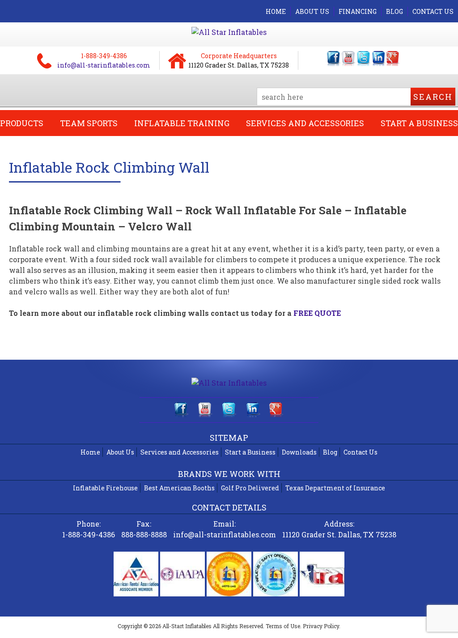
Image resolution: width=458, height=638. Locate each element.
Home (90, 452)
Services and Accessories (179, 452)
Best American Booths (179, 488)
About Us (120, 452)
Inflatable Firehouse (105, 488)
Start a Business (250, 452)
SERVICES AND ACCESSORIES (305, 123)
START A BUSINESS (419, 123)
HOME (276, 11)
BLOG (394, 11)
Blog (330, 452)
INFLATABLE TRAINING (181, 123)
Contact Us (360, 452)
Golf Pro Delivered (250, 488)
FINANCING (358, 11)
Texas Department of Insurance (335, 488)
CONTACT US (433, 11)
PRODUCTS (21, 123)
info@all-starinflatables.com (103, 65)
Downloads (299, 452)
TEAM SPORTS (89, 123)
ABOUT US (312, 11)
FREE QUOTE (317, 313)
